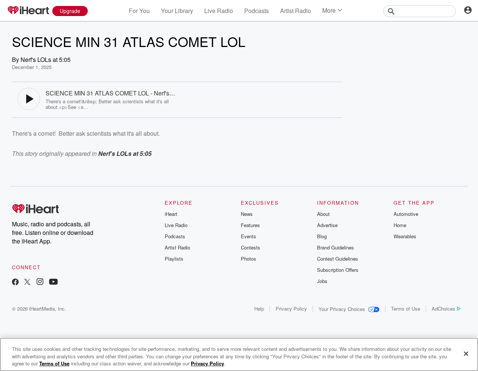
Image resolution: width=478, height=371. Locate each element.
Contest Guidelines (337, 258)
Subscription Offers (337, 269)
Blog (322, 236)
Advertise (327, 225)
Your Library (177, 10)
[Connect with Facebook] (15, 282)
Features (250, 225)
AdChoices (443, 308)
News (247, 213)
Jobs (322, 280)
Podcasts (256, 10)
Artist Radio (295, 10)
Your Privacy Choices (342, 308)
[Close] (466, 353)
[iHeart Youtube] (53, 282)
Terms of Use (405, 308)
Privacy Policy (291, 308)
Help (259, 308)
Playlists (174, 258)
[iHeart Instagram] (40, 282)
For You (139, 10)
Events (248, 236)
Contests (250, 247)
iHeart (171, 213)
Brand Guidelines (335, 247)
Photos (248, 258)
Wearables (405, 236)
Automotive (406, 213)
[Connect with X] (27, 282)
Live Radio (218, 10)
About (323, 213)
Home (400, 225)
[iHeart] (28, 10)
